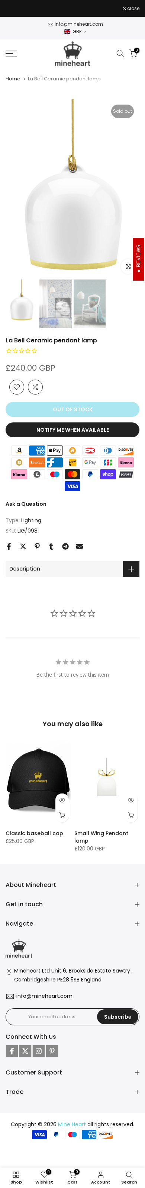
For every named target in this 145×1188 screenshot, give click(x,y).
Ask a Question (26, 504)
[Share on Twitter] (23, 546)
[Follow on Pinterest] (52, 1051)
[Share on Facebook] (9, 546)
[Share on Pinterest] (37, 546)
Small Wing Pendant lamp (101, 836)
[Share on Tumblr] (51, 546)
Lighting (31, 520)
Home (13, 78)
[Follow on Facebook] (12, 1051)
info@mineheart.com (79, 24)
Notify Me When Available (72, 430)
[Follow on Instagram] (38, 1051)
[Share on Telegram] (65, 546)
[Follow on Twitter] (25, 1051)
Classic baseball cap (34, 833)
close (132, 8)
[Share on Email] (79, 546)
